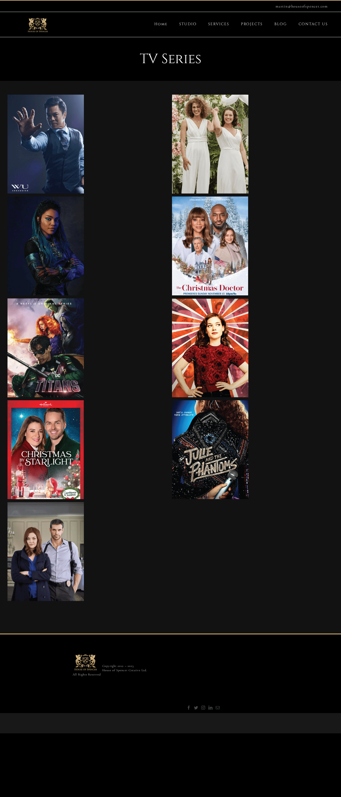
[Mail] (218, 708)
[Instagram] (203, 708)
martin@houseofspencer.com (302, 6)
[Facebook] (189, 708)
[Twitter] (196, 708)
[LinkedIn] (210, 708)
